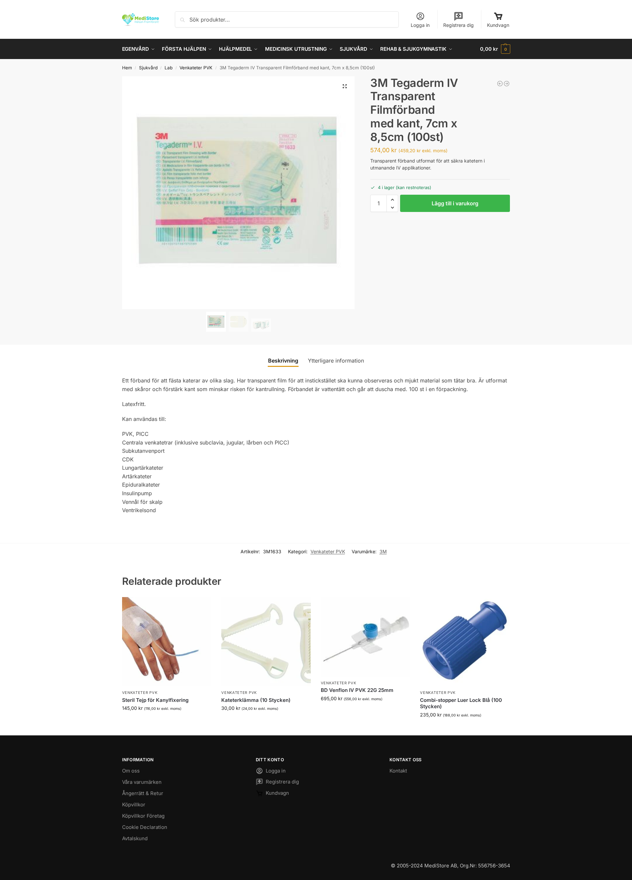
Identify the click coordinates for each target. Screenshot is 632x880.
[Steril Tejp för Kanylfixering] (167, 642)
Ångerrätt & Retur (142, 793)
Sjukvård (148, 67)
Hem (127, 67)
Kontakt (398, 771)
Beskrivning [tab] (283, 360)
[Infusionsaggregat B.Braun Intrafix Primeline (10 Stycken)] (506, 83)
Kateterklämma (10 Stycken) (256, 700)
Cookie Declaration (144, 827)
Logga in (420, 25)
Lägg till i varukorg (455, 203)
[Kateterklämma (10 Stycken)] (500, 83)
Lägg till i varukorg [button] (166, 722)
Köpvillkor (133, 804)
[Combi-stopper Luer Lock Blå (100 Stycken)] (465, 642)
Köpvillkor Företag (143, 816)
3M (383, 551)
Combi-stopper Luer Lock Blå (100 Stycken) (461, 703)
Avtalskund (135, 838)
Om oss (131, 771)
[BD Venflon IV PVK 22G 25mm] (365, 637)
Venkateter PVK (195, 67)
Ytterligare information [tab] (336, 360)
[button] (495, 49)
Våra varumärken (142, 782)
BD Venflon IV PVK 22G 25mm (357, 690)
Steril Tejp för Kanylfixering (155, 700)
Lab (169, 67)
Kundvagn (498, 25)
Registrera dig (458, 25)
